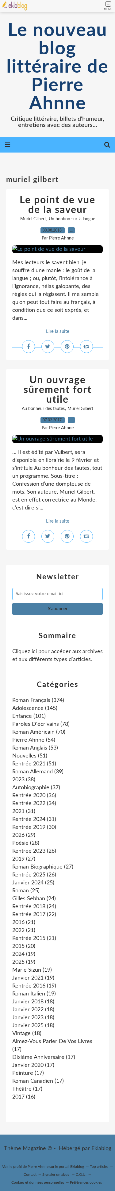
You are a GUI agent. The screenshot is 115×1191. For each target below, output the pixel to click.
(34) (34, 803)
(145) (34, 708)
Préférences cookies (86, 1182)
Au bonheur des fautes (43, 409)
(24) (34, 898)
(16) (23, 1097)
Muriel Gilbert (33, 219)
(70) (38, 732)
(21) (23, 922)
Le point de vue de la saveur (57, 205)
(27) (23, 859)
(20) (23, 946)
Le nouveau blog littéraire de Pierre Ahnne (57, 67)
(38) (23, 780)
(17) (43, 1057)
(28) (25, 843)
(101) (29, 716)
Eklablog (101, 1148)
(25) (33, 883)
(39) (37, 772)
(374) (38, 700)
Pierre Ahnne (38, 1166)
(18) (33, 1002)
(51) (29, 756)
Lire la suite (57, 331)
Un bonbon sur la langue (72, 219)
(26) (34, 875)
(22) (34, 914)
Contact (30, 1174)
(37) (36, 787)
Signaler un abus (56, 1174)
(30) (34, 827)
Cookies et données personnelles (37, 1182)
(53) (35, 748)
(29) (23, 835)
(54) (33, 740)
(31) (23, 811)
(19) (23, 954)
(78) (41, 724)
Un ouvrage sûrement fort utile (58, 390)
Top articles (99, 1166)
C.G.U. (81, 1174)
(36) (34, 795)
